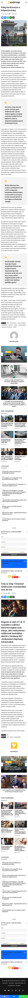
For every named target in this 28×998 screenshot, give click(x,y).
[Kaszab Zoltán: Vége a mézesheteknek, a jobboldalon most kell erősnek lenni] (21, 434)
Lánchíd (15, 325)
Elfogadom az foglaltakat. (14, 552)
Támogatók (17, 985)
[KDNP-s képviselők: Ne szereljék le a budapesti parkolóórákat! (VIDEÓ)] (7, 451)
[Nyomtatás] (13, 17)
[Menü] (2, 3)
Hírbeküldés (11, 983)
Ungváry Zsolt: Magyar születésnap (11, 357)
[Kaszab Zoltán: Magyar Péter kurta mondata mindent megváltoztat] (21, 418)
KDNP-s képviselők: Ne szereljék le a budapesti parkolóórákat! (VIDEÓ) (7, 458)
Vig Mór (14, 327)
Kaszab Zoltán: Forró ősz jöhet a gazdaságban (20, 458)
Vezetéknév (3, 541)
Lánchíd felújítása (22, 325)
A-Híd (8, 323)
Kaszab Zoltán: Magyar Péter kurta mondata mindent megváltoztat (20, 425)
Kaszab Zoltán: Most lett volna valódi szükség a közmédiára (7, 425)
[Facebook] (2, 17)
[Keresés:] (26, 3)
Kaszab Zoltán (6, 13)
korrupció (10, 325)
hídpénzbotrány (13, 323)
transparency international (7, 327)
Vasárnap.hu (23, 980)
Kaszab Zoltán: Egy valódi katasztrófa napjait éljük (6, 441)
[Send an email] (9, 13)
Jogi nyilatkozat (11, 985)
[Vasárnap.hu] (14, 2)
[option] (14, 354)
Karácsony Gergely (21, 323)
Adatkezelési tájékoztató (20, 983)
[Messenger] (5, 17)
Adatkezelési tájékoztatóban (14, 552)
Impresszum (5, 983)
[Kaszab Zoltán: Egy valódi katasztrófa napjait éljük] (7, 434)
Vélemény (8, 352)
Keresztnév (3, 546)
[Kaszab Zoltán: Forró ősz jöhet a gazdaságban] (21, 451)
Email (2, 536)
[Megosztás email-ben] (11, 17)
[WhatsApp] (8, 17)
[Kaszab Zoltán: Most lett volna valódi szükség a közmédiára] (7, 418)
